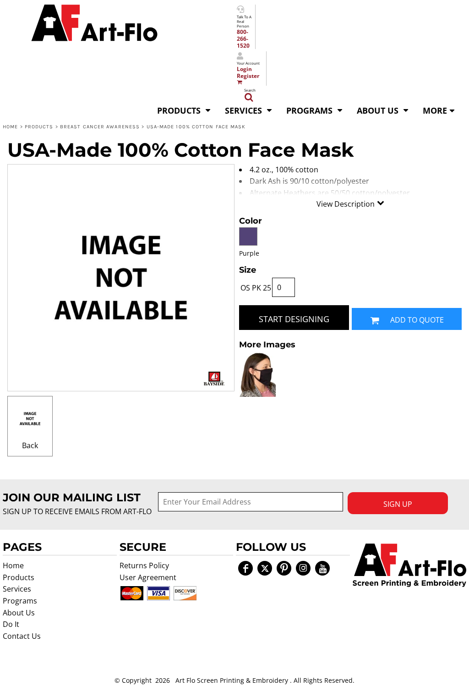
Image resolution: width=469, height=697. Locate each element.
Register (248, 75)
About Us (19, 613)
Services (17, 589)
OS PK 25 (255, 288)
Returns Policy (144, 565)
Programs (20, 601)
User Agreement (148, 577)
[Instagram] (303, 568)
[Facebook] (245, 568)
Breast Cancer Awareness (100, 127)
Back (30, 445)
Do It (11, 624)
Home (10, 127)
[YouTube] (322, 568)
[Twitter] (264, 568)
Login (244, 69)
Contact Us (22, 636)
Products (39, 127)
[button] (184, 109)
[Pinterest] (284, 568)
